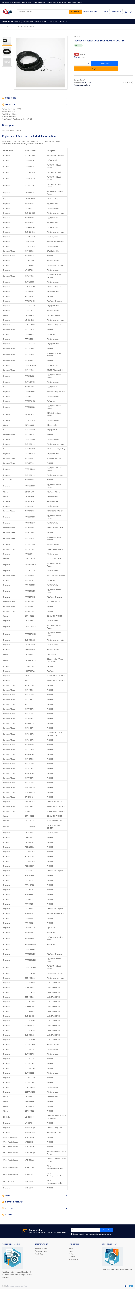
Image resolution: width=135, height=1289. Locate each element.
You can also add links (82, 85)
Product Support (41, 1248)
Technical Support (41, 1251)
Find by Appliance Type (10, 21)
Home (4, 27)
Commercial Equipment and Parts (17, 1286)
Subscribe (106, 1230)
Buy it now (96, 69)
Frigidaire (77, 37)
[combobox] (49, 11)
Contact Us (53, 21)
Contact (71, 1254)
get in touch (86, 82)
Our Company (73, 1260)
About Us (63, 21)
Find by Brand (28, 21)
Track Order (39, 1254)
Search (76, 12)
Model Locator (40, 21)
